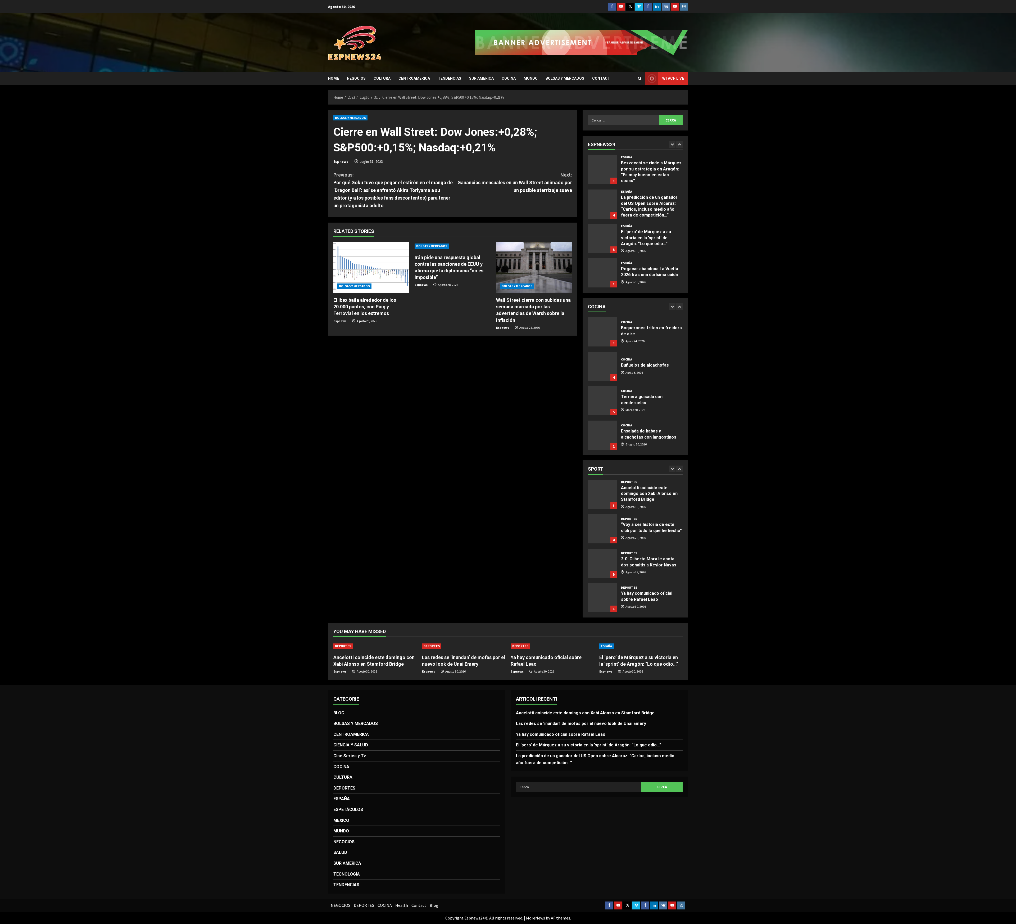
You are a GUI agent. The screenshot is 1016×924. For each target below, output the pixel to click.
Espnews (340, 161)
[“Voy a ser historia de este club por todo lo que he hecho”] (602, 494)
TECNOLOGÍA (346, 874)
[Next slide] (679, 144)
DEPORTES (629, 484)
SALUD (340, 852)
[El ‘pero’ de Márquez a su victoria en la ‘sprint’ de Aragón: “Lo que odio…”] (602, 204)
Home (333, 78)
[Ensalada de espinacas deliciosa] (602, 435)
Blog (434, 905)
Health (401, 905)
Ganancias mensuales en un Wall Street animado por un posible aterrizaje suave (514, 182)
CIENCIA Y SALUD (350, 744)
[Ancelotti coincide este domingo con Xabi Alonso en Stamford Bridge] (375, 646)
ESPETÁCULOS (348, 809)
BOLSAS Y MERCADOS (565, 78)
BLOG (338, 712)
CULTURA (382, 78)
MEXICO (341, 820)
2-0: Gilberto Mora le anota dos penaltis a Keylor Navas (602, 528)
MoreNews (535, 918)
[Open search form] (639, 78)
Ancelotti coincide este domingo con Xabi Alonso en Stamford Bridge (585, 712)
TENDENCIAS (449, 78)
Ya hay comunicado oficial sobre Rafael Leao (602, 563)
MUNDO (531, 78)
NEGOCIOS (356, 78)
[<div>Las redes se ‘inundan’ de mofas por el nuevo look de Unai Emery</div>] (463, 646)
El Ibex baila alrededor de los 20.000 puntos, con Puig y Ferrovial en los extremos (364, 306)
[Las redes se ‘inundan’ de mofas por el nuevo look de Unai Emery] (602, 597)
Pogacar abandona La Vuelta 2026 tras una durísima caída (602, 238)
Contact (601, 78)
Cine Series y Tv (349, 755)
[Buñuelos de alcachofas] (602, 331)
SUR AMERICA (481, 78)
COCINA (509, 78)
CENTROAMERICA (414, 78)
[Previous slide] (672, 144)
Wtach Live (673, 78)
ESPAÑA (626, 157)
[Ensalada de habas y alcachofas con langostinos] (602, 400)
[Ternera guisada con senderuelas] (602, 366)
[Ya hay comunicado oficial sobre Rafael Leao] (552, 646)
